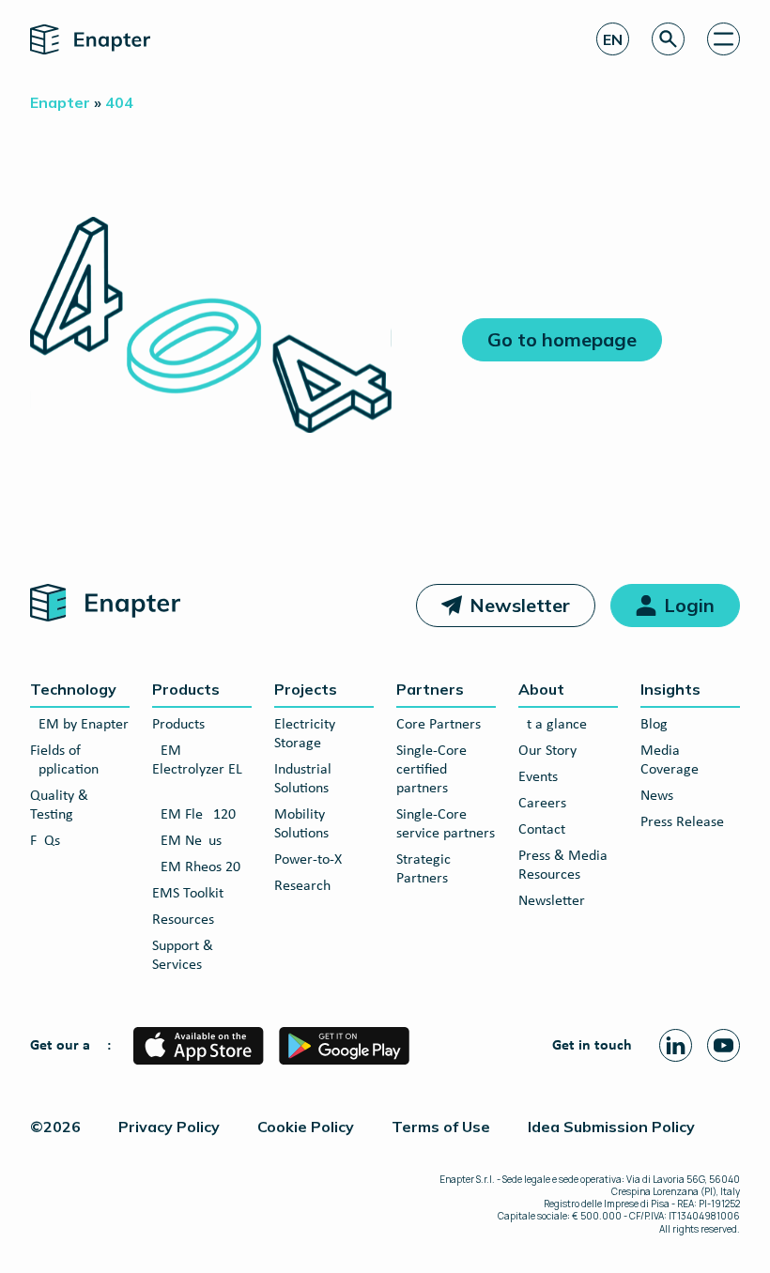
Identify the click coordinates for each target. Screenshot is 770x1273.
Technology (73, 689)
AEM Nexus (187, 841)
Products (186, 689)
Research (302, 886)
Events (538, 777)
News (656, 796)
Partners (430, 689)
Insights (670, 689)
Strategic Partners (423, 869)
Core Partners (438, 724)
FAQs (45, 841)
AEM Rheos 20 (196, 867)
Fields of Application (64, 760)
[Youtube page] (723, 1045)
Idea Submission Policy (611, 1126)
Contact (541, 829)
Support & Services (182, 956)
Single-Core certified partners (431, 770)
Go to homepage (562, 339)
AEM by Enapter (79, 724)
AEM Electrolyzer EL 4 (197, 770)
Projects (305, 689)
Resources (183, 920)
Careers (542, 803)
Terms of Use (441, 1126)
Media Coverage (669, 760)
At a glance (552, 724)
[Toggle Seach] (668, 39)
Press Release (682, 822)
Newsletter (520, 605)
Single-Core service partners (445, 824)
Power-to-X (308, 859)
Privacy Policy (169, 1126)
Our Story (547, 751)
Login (689, 605)
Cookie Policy (305, 1126)
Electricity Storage (304, 734)
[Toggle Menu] (723, 39)
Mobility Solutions (301, 824)
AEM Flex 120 (194, 814)
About (541, 689)
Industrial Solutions (302, 779)
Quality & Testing (59, 805)
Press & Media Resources (563, 865)
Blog (654, 724)
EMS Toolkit (187, 893)
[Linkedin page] (675, 1045)
